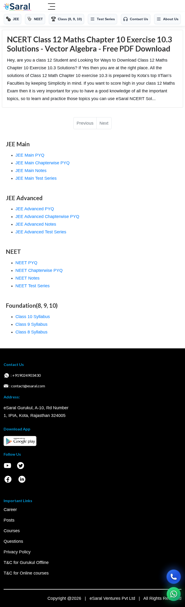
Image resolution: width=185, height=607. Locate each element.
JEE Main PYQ (29, 155)
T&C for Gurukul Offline (26, 562)
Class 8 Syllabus (31, 332)
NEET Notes (27, 278)
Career (10, 509)
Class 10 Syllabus (32, 316)
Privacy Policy (17, 551)
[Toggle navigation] (51, 7)
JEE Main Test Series (36, 178)
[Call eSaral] (174, 577)
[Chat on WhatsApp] (174, 594)
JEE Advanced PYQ (34, 208)
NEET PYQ (26, 262)
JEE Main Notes (30, 170)
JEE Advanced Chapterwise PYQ (47, 216)
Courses (12, 530)
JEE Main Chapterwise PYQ (42, 162)
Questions (13, 541)
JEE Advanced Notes (35, 224)
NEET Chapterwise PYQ (39, 270)
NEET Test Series (32, 285)
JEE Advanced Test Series (40, 232)
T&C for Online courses (26, 573)
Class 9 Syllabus (31, 324)
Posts (9, 520)
